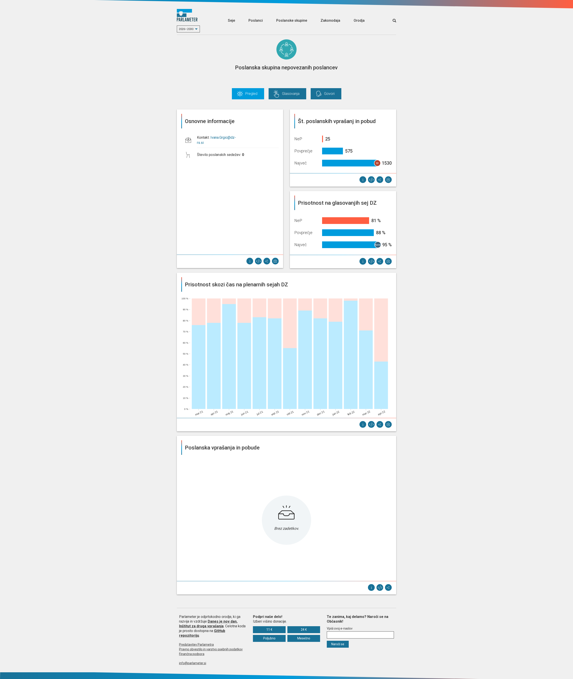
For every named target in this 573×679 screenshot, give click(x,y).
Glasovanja (290, 94)
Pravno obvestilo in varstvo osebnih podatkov (211, 649)
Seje (231, 20)
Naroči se (337, 644)
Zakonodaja (330, 20)
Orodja (359, 20)
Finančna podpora (191, 654)
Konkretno (378, 245)
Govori (329, 94)
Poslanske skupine (291, 20)
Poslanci (255, 20)
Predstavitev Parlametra (196, 644)
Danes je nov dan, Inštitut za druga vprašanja (208, 623)
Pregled (251, 94)
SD (377, 163)
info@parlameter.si (192, 663)
